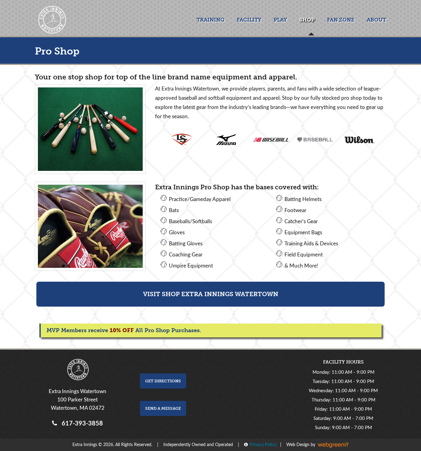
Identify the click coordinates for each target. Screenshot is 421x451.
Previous (163, 140)
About (376, 19)
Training (210, 19)
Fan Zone (340, 19)
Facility (249, 19)
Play (280, 19)
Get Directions (163, 381)
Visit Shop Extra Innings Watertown (210, 294)
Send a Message (163, 408)
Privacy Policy (262, 445)
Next (378, 140)
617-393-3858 (81, 424)
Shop (307, 19)
